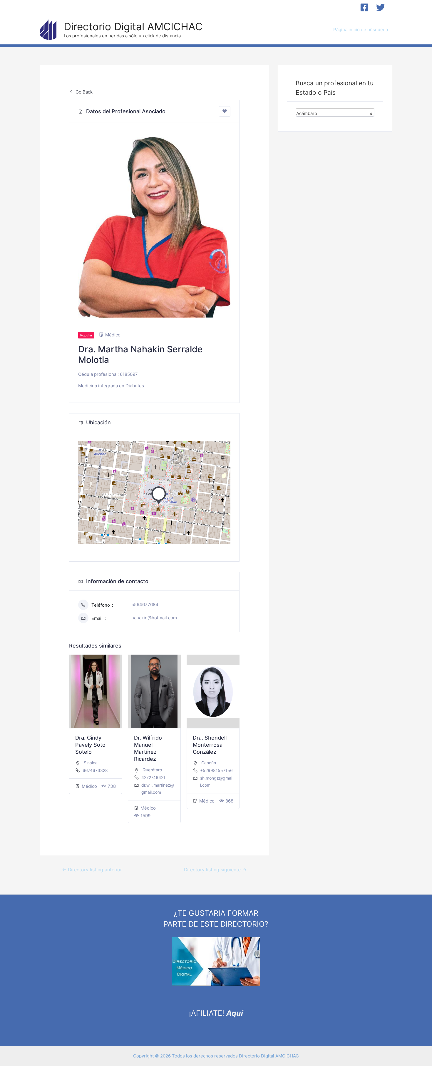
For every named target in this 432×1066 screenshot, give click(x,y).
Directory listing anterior (92, 870)
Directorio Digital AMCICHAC (133, 26)
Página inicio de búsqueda (360, 29)
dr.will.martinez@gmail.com (157, 789)
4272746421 (153, 777)
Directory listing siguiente (215, 870)
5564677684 (144, 604)
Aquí (234, 1013)
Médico (112, 335)
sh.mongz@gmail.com (216, 781)
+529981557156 (216, 770)
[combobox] (335, 112)
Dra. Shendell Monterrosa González (210, 745)
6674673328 (95, 770)
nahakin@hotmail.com (154, 617)
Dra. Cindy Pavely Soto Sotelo (90, 745)
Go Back (83, 92)
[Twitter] (380, 7)
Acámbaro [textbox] (334, 113)
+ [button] (86, 448)
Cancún (208, 762)
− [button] (86, 457)
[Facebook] (364, 7)
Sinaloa (91, 762)
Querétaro (152, 769)
